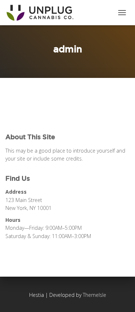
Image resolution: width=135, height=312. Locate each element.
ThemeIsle (94, 294)
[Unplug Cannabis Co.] (42, 13)
